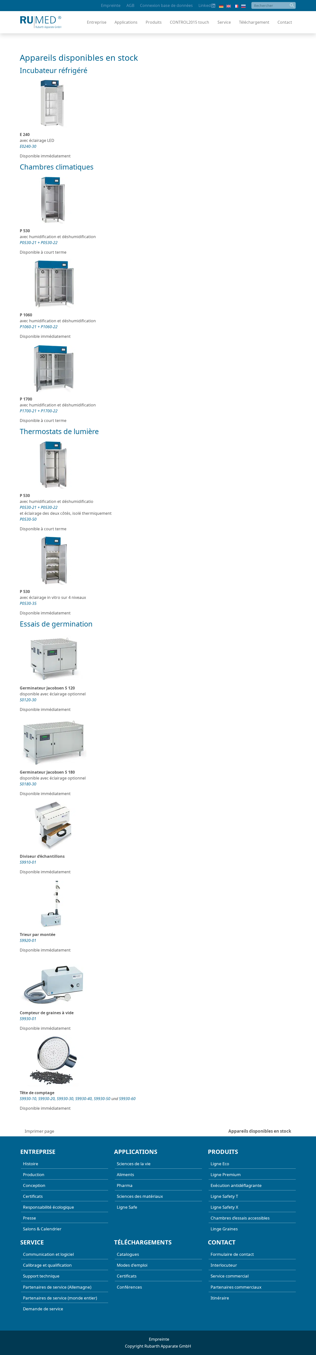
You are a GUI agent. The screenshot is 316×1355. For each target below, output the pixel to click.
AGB (130, 5)
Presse (29, 1218)
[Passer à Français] (236, 6)
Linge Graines (224, 1229)
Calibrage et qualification (47, 1265)
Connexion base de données (166, 5)
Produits (154, 22)
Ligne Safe (127, 1207)
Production (33, 1174)
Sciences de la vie (134, 1163)
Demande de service (43, 1308)
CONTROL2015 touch (189, 22)
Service (224, 22)
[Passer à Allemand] (221, 6)
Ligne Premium (226, 1174)
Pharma (125, 1185)
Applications (126, 22)
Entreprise (96, 22)
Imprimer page (39, 1131)
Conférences (129, 1287)
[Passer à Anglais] (228, 6)
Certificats (33, 1196)
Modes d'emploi (132, 1265)
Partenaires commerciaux (236, 1287)
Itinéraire (220, 1297)
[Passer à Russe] (243, 6)
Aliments (125, 1174)
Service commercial (230, 1276)
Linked (204, 5)
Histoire (30, 1163)
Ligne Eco (220, 1163)
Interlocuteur (224, 1265)
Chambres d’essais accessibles (240, 1218)
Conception (34, 1185)
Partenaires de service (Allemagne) (57, 1287)
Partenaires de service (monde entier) (60, 1297)
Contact (284, 22)
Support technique (41, 1276)
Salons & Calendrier (42, 1229)
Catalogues (128, 1254)
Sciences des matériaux (140, 1196)
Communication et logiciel (48, 1254)
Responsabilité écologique (48, 1207)
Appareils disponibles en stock (259, 1131)
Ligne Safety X (224, 1207)
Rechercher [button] (292, 5)
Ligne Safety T (224, 1196)
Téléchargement (254, 22)
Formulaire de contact (232, 1254)
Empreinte (110, 5)
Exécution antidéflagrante (236, 1185)
